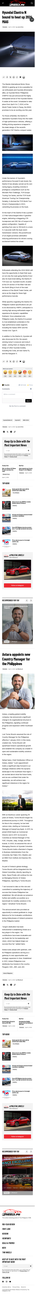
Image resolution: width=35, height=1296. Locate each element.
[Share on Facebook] (4, 432)
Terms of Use (13, 456)
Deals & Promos (8, 1243)
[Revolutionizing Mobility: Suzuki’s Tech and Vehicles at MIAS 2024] (17, 1175)
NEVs (4, 1248)
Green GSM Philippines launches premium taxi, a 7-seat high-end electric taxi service (22, 528)
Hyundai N (17, 420)
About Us (23, 1287)
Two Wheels (16, 492)
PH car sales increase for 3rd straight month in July (21, 540)
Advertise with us (6, 1287)
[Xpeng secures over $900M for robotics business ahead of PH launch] (6, 505)
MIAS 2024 (26, 420)
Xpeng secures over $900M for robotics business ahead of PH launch (21, 502)
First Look (6, 1229)
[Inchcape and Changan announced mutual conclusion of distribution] (6, 518)
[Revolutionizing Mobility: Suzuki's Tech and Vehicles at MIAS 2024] (25, 1023)
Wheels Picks (6, 474)
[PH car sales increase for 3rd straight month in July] (6, 543)
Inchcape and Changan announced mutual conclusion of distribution (22, 515)
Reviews (5, 27)
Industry (15, 505)
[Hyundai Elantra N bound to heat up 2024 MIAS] (10, 1023)
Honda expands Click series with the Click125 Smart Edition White (20, 489)
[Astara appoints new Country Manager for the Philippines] (25, 471)
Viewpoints (6, 1238)
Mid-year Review (8, 1224)
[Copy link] (15, 432)
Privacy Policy (23, 1271)
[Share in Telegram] (11, 432)
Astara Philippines (7, 973)
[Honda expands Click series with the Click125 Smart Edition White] (6, 492)
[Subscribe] (29, 450)
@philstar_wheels (16, 555)
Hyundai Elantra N (7, 420)
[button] (3, 3)
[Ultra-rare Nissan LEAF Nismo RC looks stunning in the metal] (10, 471)
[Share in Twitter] (7, 432)
